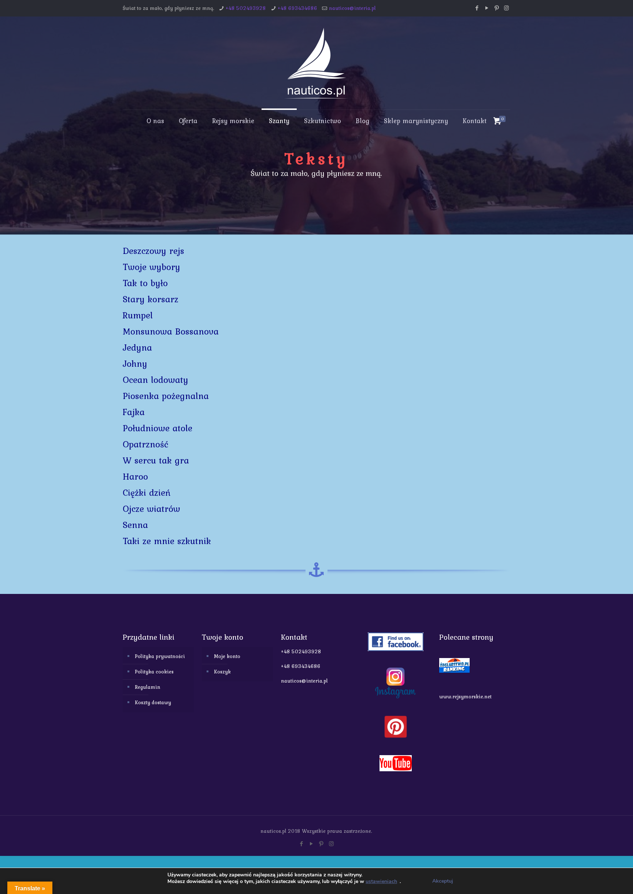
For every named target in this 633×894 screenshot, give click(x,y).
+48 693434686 (297, 8)
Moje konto (227, 656)
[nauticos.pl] (316, 63)
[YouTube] (487, 8)
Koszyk (222, 671)
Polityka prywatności (160, 656)
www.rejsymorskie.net (465, 696)
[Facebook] (477, 8)
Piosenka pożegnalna (166, 396)
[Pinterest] (496, 8)
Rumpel (138, 315)
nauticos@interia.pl (352, 8)
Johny (135, 363)
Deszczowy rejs (153, 251)
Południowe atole (157, 428)
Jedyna (137, 347)
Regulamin (147, 687)
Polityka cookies (154, 671)
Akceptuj (442, 881)
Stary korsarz (150, 299)
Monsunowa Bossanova (171, 331)
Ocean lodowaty (155, 380)
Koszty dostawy (153, 702)
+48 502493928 (246, 8)
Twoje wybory (151, 267)
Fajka (134, 412)
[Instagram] (506, 8)
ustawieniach (381, 881)
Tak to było (145, 283)
